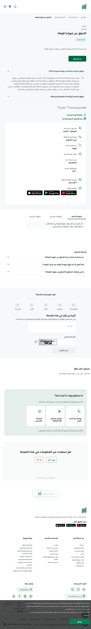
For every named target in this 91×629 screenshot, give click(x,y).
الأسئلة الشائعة (53, 550)
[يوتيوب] (30, 596)
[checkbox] (51, 460)
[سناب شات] (13, 596)
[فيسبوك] (19, 596)
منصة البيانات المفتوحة (26, 556)
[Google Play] (52, 192)
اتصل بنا (62, 107)
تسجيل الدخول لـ (48, 493)
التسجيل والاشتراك (53, 562)
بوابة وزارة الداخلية (27, 544)
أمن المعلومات (80, 565)
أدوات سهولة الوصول (78, 559)
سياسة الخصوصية (79, 547)
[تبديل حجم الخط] (78, 589)
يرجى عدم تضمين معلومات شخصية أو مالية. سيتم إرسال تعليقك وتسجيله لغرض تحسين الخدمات (45, 318)
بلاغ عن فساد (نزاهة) (52, 547)
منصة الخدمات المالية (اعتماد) (24, 567)
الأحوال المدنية (60, 17)
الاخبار (82, 553)
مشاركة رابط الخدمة (74, 114)
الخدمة (83, 28)
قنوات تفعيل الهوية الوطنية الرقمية (50, 557)
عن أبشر (82, 544)
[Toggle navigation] (5, 6)
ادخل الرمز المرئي (69, 336)
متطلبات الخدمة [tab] (56, 216)
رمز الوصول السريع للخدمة (72, 118)
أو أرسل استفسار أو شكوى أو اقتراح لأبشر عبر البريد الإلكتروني (61, 430)
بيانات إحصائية (80, 562)
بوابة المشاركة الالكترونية (25, 559)
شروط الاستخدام (79, 550)
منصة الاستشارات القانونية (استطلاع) (25, 563)
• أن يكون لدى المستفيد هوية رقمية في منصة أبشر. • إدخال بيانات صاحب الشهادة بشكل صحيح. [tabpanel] (64, 225)
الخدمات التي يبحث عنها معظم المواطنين (74, 373)
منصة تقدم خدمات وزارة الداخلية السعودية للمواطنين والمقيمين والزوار (60, 516)
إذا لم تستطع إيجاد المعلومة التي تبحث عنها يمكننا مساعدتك (61, 401)
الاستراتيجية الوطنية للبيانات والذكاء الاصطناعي (24, 552)
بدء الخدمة (77, 58)
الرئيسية (83, 17)
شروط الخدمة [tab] (77, 216)
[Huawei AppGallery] (69, 192)
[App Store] (35, 192)
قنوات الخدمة (54, 553)
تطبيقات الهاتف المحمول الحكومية (22, 570)
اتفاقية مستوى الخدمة (78, 107)
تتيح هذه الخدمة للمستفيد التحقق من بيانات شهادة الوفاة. (65, 48)
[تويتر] (25, 596)
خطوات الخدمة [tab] (35, 216)
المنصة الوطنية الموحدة (25, 547)
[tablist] (56, 216)
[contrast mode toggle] (83, 589)
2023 (74, 171)
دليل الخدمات (72, 17)
